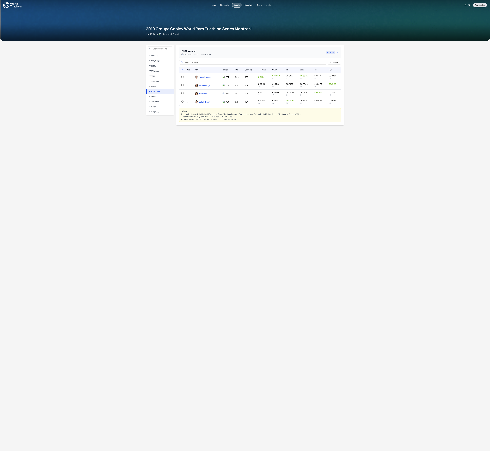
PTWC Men (153, 56)
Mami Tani (203, 93)
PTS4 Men (153, 86)
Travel (259, 5)
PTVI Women (154, 112)
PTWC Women (154, 61)
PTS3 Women (154, 81)
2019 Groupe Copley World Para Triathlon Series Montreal (199, 28)
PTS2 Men (153, 66)
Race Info (248, 5)
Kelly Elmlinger (205, 85)
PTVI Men (152, 106)
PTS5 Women (154, 101)
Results (237, 5)
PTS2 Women (154, 71)
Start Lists (224, 5)
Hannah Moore (205, 77)
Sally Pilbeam (204, 102)
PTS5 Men (153, 96)
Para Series (480, 5)
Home (213, 5)
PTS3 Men (153, 76)
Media (268, 5)
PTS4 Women (154, 91)
